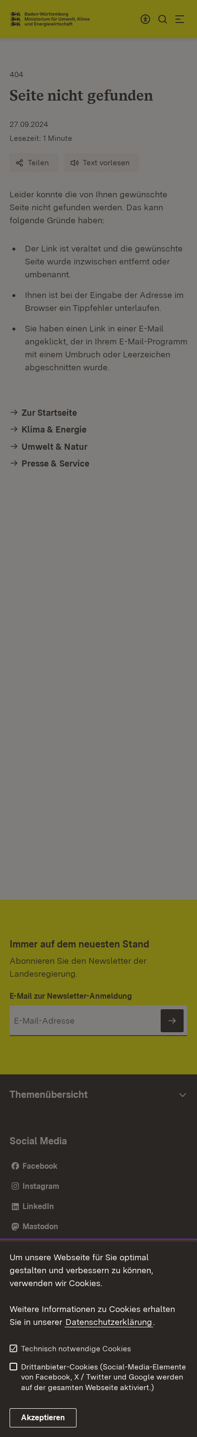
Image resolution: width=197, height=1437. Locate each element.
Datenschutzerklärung (109, 1322)
